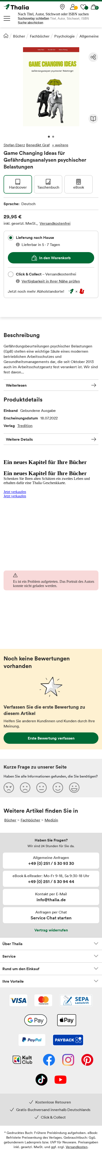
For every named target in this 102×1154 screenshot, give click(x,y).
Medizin (51, 820)
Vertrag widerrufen (51, 930)
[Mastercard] (43, 1000)
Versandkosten (77, 1147)
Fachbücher (40, 36)
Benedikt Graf (38, 145)
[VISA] (18, 1000)
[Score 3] (41, 787)
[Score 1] (9, 787)
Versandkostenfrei (55, 223)
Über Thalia (12, 943)
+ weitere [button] (60, 145)
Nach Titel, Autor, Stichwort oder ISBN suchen (53, 14)
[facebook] (49, 1060)
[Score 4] (58, 787)
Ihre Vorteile (13, 981)
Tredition (24, 425)
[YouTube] (60, 1080)
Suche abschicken (30, 23)
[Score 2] (25, 787)
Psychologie (64, 36)
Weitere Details (19, 439)
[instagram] (68, 1060)
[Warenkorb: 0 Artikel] (94, 7)
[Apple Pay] (66, 1020)
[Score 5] (74, 787)
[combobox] (11, 238)
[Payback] (68, 1040)
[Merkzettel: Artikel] (83, 7)
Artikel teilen (93, 57)
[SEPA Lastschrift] (76, 1000)
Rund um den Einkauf (20, 968)
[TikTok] (41, 1080)
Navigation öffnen (7, 18)
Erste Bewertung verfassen (51, 738)
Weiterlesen (16, 385)
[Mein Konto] (73, 7)
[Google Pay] (35, 1020)
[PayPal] (32, 1040)
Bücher (19, 36)
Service (9, 956)
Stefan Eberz (14, 145)
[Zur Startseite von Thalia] (27, 7)
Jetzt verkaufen (15, 492)
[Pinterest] (87, 1060)
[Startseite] (6, 35)
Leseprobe (93, 118)
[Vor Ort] (62, 7)
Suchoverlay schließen (33, 18)
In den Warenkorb (55, 257)
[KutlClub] (22, 1060)
